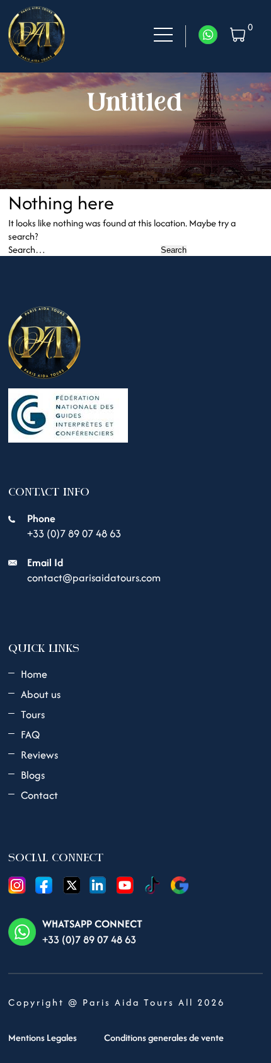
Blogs (33, 774)
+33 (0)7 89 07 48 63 (74, 533)
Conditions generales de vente (164, 1037)
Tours (33, 714)
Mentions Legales (42, 1037)
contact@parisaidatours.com (94, 577)
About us (41, 694)
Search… (26, 249)
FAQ (30, 734)
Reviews (39, 754)
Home (34, 674)
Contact (39, 795)
